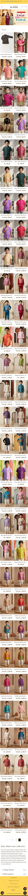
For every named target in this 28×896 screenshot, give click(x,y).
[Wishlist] (24, 6)
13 (16, 840)
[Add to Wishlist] (1, 33)
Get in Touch (14, 884)
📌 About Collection (14, 874)
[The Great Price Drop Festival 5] (14, 17)
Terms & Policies (14, 880)
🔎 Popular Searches (14, 870)
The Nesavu (13, 877)
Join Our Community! (13, 887)
